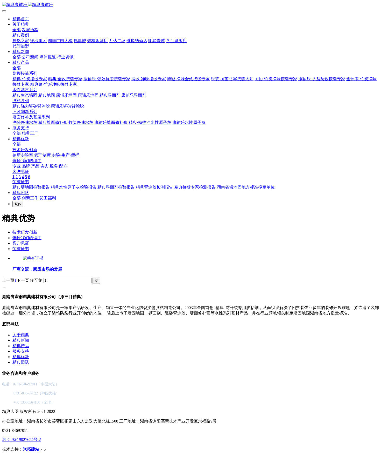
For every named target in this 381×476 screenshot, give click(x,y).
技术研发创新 (24, 232)
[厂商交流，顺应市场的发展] (33, 258)
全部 (16, 30)
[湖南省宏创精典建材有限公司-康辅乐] (190, 5)
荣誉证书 (20, 248)
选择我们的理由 (26, 238)
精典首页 (20, 19)
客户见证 (20, 243)
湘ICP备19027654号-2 (21, 439)
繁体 (18, 204)
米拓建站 (31, 449)
